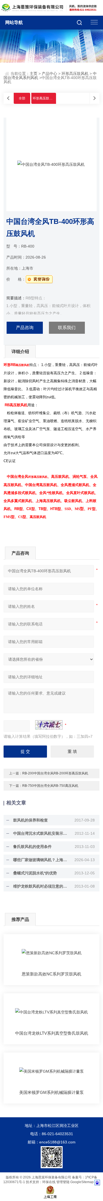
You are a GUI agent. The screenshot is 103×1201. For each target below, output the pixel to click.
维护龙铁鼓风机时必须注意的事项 (41, 886)
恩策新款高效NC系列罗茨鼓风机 (51, 974)
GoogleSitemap (82, 1182)
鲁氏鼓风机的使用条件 (32, 846)
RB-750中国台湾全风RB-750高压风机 (50, 786)
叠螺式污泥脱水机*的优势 (35, 873)
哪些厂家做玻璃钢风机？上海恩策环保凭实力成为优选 (41, 860)
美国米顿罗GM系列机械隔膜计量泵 (51, 1092)
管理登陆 (62, 1182)
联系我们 (67, 327)
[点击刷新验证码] (49, 725)
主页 (33, 73)
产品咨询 (25, 327)
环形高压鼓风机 (75, 73)
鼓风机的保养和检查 (30, 820)
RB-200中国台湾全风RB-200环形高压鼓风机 (55, 773)
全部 (22, 98)
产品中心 (49, 73)
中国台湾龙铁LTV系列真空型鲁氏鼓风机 (51, 1033)
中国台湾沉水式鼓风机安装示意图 (41, 833)
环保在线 (48, 1182)
